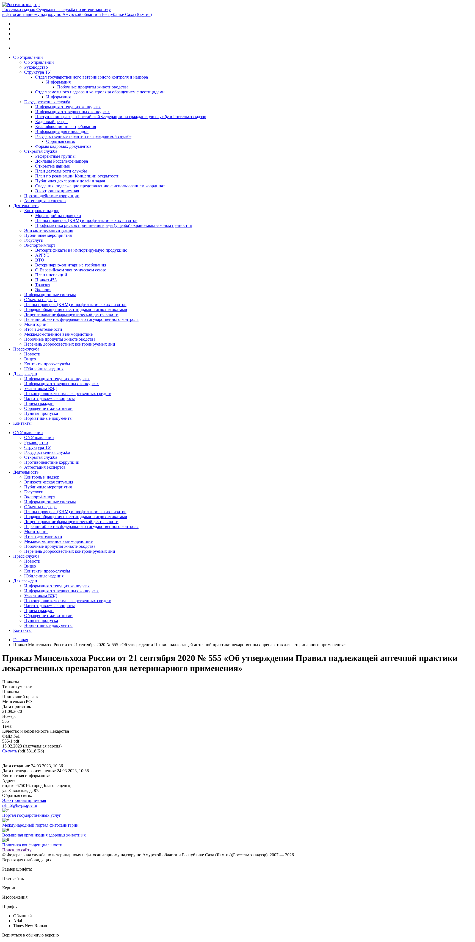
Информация (58, 82)
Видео (30, 359)
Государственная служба (47, 101)
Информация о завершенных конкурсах (72, 111)
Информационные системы (50, 294)
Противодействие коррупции (51, 195)
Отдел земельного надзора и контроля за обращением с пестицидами (100, 92)
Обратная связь (60, 141)
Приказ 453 (46, 279)
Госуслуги (33, 240)
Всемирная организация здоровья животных (44, 835)
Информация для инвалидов (62, 131)
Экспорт (43, 289)
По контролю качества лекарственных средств (67, 393)
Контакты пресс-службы (47, 364)
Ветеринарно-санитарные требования (70, 265)
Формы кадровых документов (63, 146)
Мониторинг (36, 324)
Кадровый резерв (51, 121)
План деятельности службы (61, 171)
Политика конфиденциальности (32, 845)
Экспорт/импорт (39, 245)
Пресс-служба (26, 349)
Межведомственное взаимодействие (58, 334)
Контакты (22, 423)
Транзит (42, 284)
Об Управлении (28, 57)
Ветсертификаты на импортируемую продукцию (81, 250)
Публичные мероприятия (48, 235)
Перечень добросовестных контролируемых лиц (69, 344)
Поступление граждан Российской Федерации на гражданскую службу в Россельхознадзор (120, 116)
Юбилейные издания (43, 368)
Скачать (9, 751)
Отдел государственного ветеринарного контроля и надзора (91, 77)
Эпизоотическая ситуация (48, 230)
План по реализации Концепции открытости (77, 176)
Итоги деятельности (43, 329)
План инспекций (51, 275)
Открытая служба (40, 151)
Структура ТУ (37, 72)
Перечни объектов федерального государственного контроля (81, 319)
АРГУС (42, 255)
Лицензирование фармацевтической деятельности (71, 314)
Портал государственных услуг (31, 815)
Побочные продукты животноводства (92, 87)
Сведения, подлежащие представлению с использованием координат (100, 186)
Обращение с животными (48, 408)
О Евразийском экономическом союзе (70, 270)
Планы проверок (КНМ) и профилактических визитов (86, 220)
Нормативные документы (48, 418)
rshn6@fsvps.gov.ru (19, 805)
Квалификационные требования (65, 126)
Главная (20, 639)
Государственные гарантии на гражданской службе (83, 136)
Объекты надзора (40, 299)
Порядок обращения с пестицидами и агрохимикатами (75, 309)
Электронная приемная (57, 190)
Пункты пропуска (41, 413)
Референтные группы (55, 156)
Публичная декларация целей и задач (70, 181)
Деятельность (25, 205)
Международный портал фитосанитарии (40, 825)
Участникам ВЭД (40, 388)
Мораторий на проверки (58, 215)
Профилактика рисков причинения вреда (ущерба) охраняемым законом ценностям (113, 225)
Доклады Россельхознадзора (61, 161)
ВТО (39, 260)
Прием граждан (39, 403)
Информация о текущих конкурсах (68, 106)
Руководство (36, 67)
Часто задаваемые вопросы (49, 398)
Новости (32, 354)
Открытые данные (52, 166)
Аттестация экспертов (45, 200)
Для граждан (25, 373)
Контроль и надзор (41, 210)
